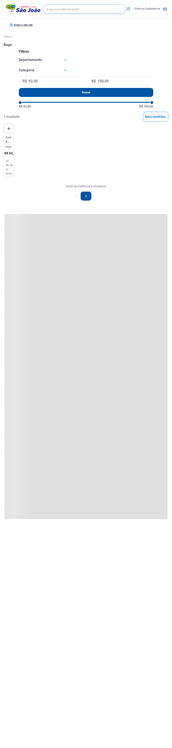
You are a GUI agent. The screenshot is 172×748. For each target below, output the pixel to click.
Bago (9, 36)
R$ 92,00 (25, 106)
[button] (86, 60)
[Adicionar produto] (9, 128)
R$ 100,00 (146, 106)
